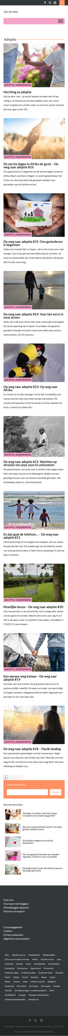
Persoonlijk (48, 968)
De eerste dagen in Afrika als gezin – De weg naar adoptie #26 (30, 165)
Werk (51, 990)
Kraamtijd (9, 964)
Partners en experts (14, 911)
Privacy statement (13, 934)
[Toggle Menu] (60, 21)
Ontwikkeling (39, 964)
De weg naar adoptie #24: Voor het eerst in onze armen (33, 315)
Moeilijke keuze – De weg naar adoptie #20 (33, 607)
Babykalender (34, 955)
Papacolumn (36, 968)
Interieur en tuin (47, 959)
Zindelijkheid (10, 995)
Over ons (8, 899)
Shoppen (34, 977)
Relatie (16, 977)
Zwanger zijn (33, 999)
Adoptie (9, 85)
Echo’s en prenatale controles (17, 959)
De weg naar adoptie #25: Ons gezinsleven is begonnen (33, 243)
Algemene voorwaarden (16, 938)
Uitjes (25, 981)
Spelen (7, 981)
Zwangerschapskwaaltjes (15, 999)
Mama (28, 964)
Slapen (44, 977)
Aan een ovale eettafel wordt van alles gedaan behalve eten (42, 828)
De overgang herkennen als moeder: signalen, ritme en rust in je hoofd (41, 855)
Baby (7, 955)
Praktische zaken (12, 973)
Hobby (35, 959)
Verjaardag (9, 986)
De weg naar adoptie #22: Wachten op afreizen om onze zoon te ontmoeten (30, 463)
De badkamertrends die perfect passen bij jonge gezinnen (42, 869)
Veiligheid (52, 981)
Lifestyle (19, 964)
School (25, 977)
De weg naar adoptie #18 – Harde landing (32, 749)
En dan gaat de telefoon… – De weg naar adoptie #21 (31, 535)
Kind (59, 959)
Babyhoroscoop (18, 955)
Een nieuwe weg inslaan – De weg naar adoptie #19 (30, 677)
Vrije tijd (8, 990)
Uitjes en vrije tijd (38, 981)
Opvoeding (9, 968)
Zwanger (22, 995)
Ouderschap (22, 968)
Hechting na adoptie (17, 92)
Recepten (59, 973)
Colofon (7, 930)
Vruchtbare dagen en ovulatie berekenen (37, 841)
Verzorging (21, 986)
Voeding (56, 986)
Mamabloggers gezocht (16, 907)
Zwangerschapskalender (39, 995)
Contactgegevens (12, 927)
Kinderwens (23, 85)
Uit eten (16, 981)
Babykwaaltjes (49, 955)
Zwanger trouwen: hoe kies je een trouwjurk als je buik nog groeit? (39, 814)
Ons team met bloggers (16, 903)
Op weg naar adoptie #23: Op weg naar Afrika (30, 388)
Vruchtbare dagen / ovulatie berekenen (30, 990)
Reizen (7, 977)
